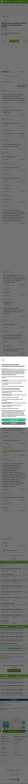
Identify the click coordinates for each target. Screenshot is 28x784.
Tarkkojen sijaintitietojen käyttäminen (10, 397)
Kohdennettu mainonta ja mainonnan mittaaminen (13, 386)
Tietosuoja (14, 426)
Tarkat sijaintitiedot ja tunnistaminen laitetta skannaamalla (12, 383)
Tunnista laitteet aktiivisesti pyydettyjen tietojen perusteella (12, 400)
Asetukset (14, 423)
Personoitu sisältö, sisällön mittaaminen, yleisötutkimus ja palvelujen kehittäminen (11, 389)
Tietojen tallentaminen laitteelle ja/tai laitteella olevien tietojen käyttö (12, 392)
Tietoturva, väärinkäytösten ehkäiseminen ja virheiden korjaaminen (11, 406)
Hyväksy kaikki (13, 420)
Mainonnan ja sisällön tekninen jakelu (10, 408)
